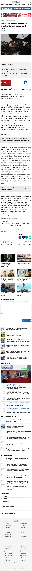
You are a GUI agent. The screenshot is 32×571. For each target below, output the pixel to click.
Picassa (9, 560)
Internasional (23, 523)
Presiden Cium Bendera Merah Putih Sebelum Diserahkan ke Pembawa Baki (17, 357)
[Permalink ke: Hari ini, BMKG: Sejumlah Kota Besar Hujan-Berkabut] (8, 287)
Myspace (24, 555)
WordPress (24, 551)
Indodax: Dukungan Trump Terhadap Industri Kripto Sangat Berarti (8, 244)
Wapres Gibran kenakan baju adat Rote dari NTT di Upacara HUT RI (18, 352)
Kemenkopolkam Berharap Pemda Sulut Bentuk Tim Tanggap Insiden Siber (18, 438)
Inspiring (17, 402)
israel (24, 229)
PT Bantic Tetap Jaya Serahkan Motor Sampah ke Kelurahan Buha (17, 476)
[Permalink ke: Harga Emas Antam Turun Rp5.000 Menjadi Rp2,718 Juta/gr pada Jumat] (24, 273)
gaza (19, 229)
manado (5, 509)
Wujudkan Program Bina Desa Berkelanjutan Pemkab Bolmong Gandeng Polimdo (16, 387)
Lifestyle (23, 532)
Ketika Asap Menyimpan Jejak (18, 8)
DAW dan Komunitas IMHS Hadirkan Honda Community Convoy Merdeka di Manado (18, 340)
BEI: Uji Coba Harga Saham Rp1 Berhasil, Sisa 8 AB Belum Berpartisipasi (8, 279)
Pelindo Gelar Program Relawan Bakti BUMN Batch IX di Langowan (17, 334)
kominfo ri (4, 231)
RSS (17, 562)
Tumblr (24, 549)
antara (3, 229)
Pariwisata (23, 530)
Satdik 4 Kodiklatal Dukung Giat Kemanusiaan (15, 443)
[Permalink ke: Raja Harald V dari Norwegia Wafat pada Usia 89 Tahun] (8, 258)
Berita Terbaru (10, 391)
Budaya (23, 536)
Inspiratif (8, 534)
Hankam (23, 527)
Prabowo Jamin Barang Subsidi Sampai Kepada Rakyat (23, 294)
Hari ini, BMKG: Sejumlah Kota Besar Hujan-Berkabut (7, 294)
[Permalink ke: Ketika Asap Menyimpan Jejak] (24, 258)
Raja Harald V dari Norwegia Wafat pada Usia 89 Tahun (7, 265)
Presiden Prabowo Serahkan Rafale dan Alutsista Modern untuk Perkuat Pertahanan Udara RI (17, 426)
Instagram (9, 553)
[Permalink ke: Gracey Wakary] (2, 31)
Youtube (24, 558)
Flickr (24, 560)
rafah (17, 231)
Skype (9, 558)
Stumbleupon (9, 551)
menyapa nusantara (8, 506)
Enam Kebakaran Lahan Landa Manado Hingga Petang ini (17, 459)
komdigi (5, 498)
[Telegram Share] (26, 237)
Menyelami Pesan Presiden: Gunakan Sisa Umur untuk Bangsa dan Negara (18, 449)
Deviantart (9, 555)
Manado (8, 527)
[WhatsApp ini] (30, 237)
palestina (11, 231)
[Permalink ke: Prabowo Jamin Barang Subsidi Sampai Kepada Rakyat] (24, 287)
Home (8, 523)
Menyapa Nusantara (25, 408)
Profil (23, 534)
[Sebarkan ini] (19, 237)
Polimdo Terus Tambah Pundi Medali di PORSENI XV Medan (18, 399)
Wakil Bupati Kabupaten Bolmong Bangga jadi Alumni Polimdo (17, 404)
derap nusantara (11, 229)
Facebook (9, 546)
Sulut (23, 525)
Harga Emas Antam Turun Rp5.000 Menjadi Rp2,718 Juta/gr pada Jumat (24, 279)
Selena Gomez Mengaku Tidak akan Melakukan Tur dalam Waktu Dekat (24, 244)
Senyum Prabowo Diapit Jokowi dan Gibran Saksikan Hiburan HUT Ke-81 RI (18, 393)
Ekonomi (8, 530)
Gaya (8, 532)
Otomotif (8, 536)
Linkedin (24, 553)
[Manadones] (16, 2)
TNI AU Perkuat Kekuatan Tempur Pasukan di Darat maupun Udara (18, 432)
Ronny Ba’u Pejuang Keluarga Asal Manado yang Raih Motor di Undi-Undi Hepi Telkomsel (18, 488)
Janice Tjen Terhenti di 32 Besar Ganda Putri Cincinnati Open (17, 346)
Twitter (24, 546)
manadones (6, 501)
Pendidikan (9, 384)
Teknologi (23, 541)
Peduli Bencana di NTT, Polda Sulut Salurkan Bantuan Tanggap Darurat (17, 465)
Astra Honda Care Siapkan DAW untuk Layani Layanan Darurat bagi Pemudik (17, 482)
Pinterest (9, 549)
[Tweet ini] (23, 237)
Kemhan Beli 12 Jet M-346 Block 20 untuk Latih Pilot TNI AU (18, 420)
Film (23, 539)
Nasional (9, 409)
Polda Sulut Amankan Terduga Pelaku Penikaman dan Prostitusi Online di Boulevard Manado (17, 471)
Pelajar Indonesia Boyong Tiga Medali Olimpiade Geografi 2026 (17, 329)
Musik (8, 541)
